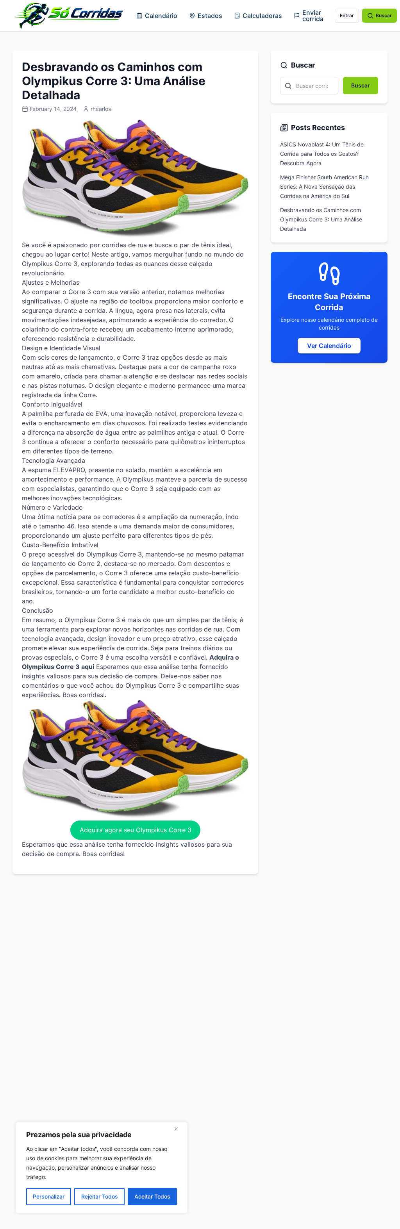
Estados (210, 16)
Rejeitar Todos (99, 1196)
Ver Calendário (329, 346)
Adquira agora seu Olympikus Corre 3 (135, 830)
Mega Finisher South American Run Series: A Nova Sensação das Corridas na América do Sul (324, 186)
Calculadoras (262, 16)
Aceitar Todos (152, 1196)
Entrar (347, 15)
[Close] (179, 1128)
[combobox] (309, 85)
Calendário (161, 16)
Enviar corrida (312, 16)
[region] (102, 1167)
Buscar (384, 15)
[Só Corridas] (68, 15)
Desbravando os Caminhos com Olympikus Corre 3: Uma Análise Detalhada (321, 219)
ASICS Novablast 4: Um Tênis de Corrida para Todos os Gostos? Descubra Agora (322, 153)
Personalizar (48, 1196)
